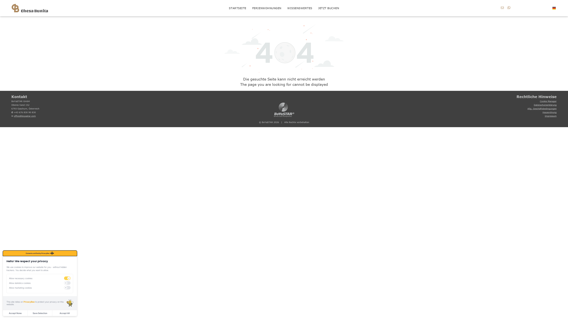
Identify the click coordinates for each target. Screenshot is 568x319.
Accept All (65, 313)
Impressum (551, 116)
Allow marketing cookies (20, 288)
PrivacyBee (29, 302)
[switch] (67, 278)
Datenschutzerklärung (545, 105)
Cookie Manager (548, 101)
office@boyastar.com (25, 116)
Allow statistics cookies (20, 283)
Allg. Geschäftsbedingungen (542, 108)
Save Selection (40, 313)
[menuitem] (237, 8)
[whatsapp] (509, 8)
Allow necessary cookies (20, 278)
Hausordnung (550, 112)
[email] (502, 8)
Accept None (15, 313)
